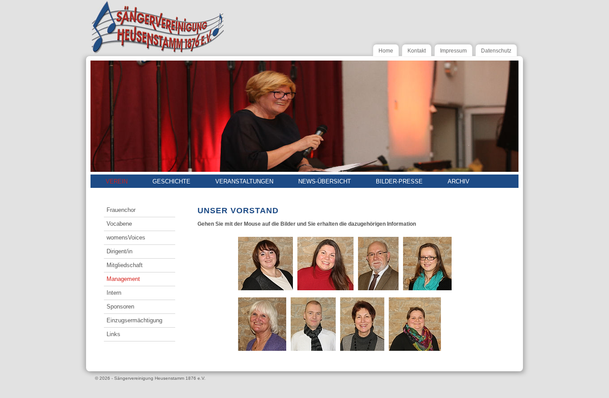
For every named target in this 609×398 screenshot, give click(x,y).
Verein (117, 181)
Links (113, 334)
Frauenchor (121, 210)
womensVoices (126, 237)
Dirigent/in (119, 251)
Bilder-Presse (399, 181)
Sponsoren (120, 306)
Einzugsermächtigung (134, 320)
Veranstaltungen (244, 181)
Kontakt (416, 51)
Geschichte (171, 181)
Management (123, 279)
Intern (114, 292)
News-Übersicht (324, 181)
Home (386, 51)
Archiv (458, 181)
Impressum (453, 51)
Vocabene (119, 223)
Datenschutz (496, 51)
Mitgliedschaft (125, 265)
